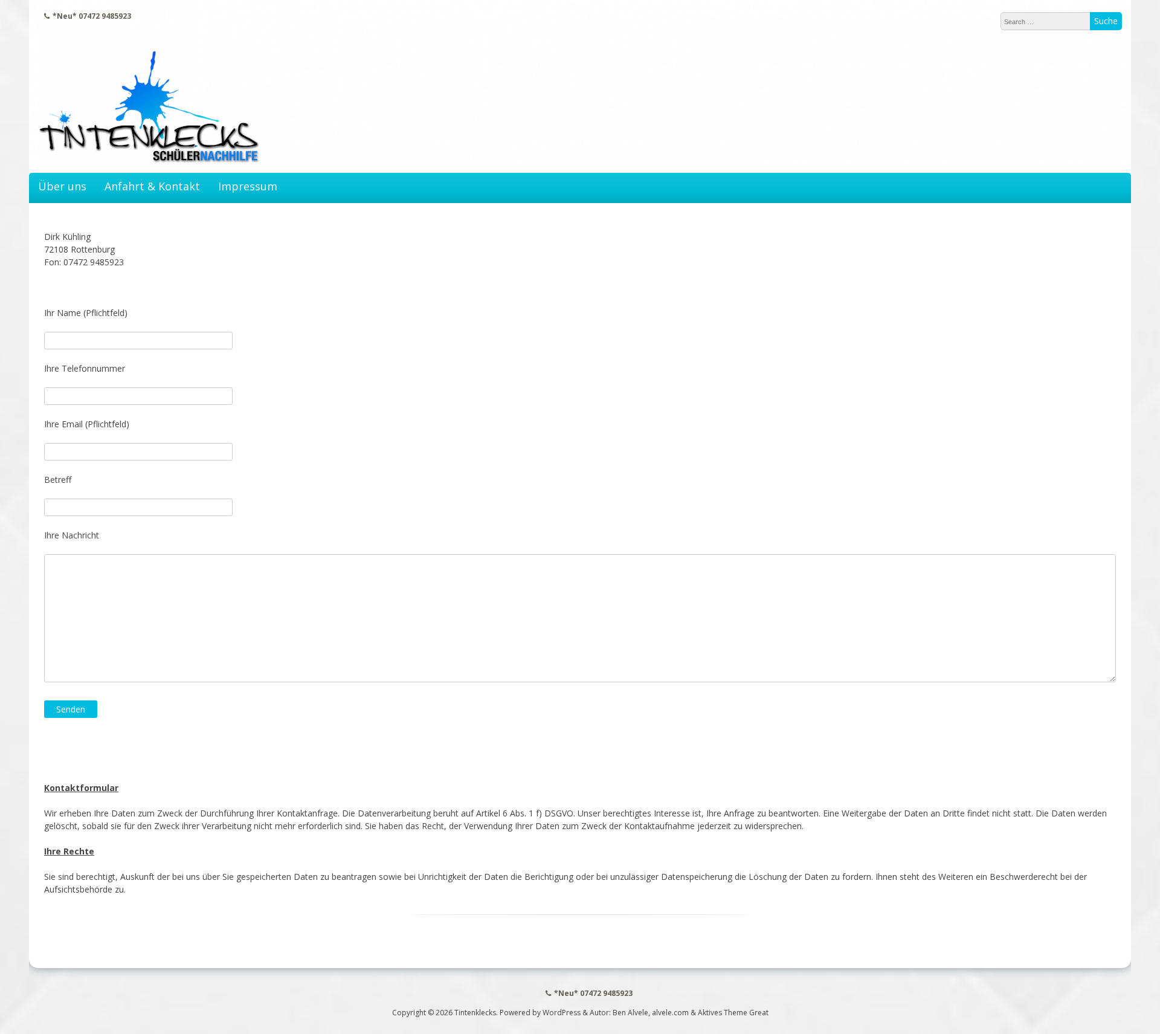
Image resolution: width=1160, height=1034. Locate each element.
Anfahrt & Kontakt (152, 186)
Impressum (247, 186)
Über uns (62, 186)
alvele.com (670, 1012)
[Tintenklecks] (149, 160)
